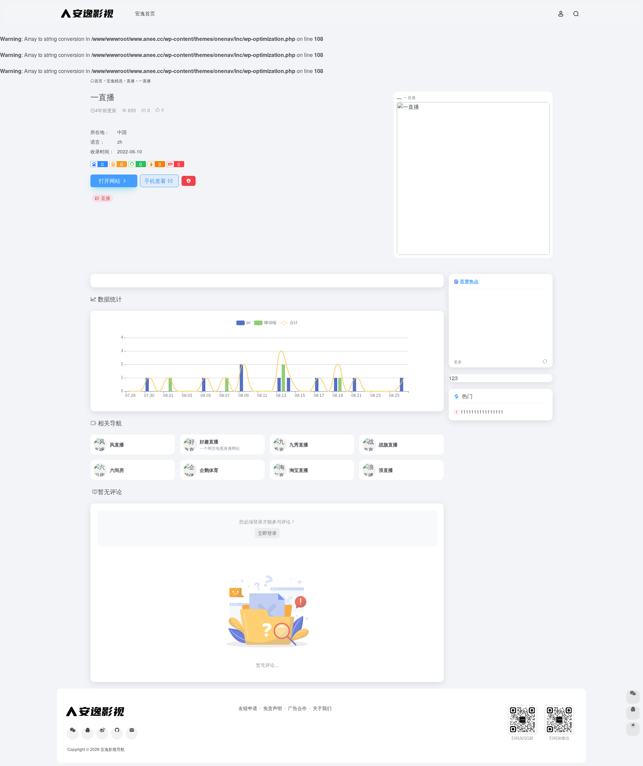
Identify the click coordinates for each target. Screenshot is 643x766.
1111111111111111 (481, 411)
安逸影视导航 (112, 749)
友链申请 (247, 708)
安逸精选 (114, 80)
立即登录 (267, 533)
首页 (98, 80)
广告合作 (297, 708)
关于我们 (322, 708)
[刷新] (545, 362)
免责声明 (272, 708)
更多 (458, 361)
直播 (131, 80)
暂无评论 (110, 491)
